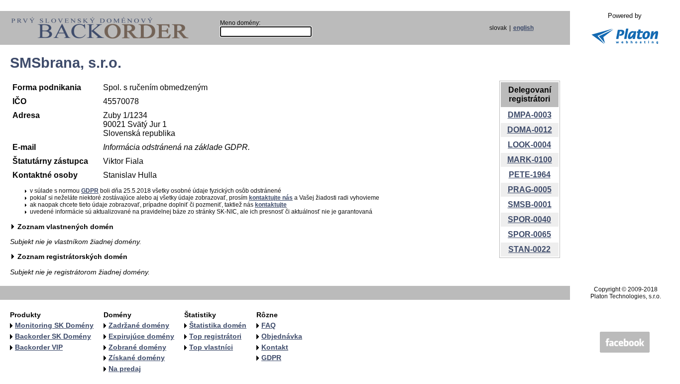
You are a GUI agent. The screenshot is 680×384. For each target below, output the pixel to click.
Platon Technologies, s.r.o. (625, 296)
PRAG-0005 (530, 189)
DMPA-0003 (530, 115)
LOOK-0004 (529, 144)
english (523, 27)
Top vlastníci (211, 347)
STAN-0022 (529, 249)
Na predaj (125, 369)
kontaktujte (271, 204)
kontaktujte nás (271, 197)
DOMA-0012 (529, 130)
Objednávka (281, 336)
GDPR (90, 190)
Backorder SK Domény (53, 336)
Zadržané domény (139, 325)
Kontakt (274, 347)
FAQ (268, 325)
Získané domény (137, 358)
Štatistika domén (217, 325)
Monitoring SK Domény (54, 325)
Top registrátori (215, 336)
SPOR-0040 (529, 219)
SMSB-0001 (530, 204)
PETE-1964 (530, 174)
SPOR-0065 (529, 234)
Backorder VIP (39, 347)
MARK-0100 (529, 159)
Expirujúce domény (141, 336)
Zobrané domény (137, 347)
